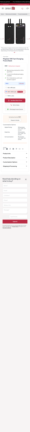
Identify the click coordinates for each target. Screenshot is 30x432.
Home (2, 14)
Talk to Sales (16, 105)
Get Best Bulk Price (16, 100)
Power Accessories (22, 14)
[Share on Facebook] (10, 149)
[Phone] (23, 8)
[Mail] (19, 149)
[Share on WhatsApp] (3, 149)
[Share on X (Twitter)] (7, 149)
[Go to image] (14, 52)
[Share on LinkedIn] (13, 149)
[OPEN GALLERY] (15, 31)
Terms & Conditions (7, 227)
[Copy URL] (23, 149)
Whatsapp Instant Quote (16, 109)
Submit (15, 221)
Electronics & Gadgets (11, 14)
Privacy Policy (15, 226)
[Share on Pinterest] (16, 149)
